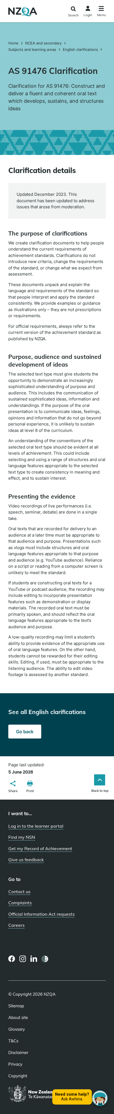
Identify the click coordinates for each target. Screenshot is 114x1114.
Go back (24, 731)
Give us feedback (26, 859)
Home (14, 43)
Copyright (17, 1075)
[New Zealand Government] (45, 1094)
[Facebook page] (11, 958)
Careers (16, 925)
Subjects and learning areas (32, 49)
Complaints (20, 902)
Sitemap (16, 1005)
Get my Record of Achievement (40, 848)
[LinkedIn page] (33, 958)
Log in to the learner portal (35, 826)
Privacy (15, 1064)
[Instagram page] (22, 958)
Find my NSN (21, 837)
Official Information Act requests (41, 914)
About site (18, 1017)
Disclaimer (18, 1052)
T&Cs (13, 1040)
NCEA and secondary (43, 43)
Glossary (16, 1029)
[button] (13, 787)
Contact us (19, 891)
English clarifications (80, 49)
